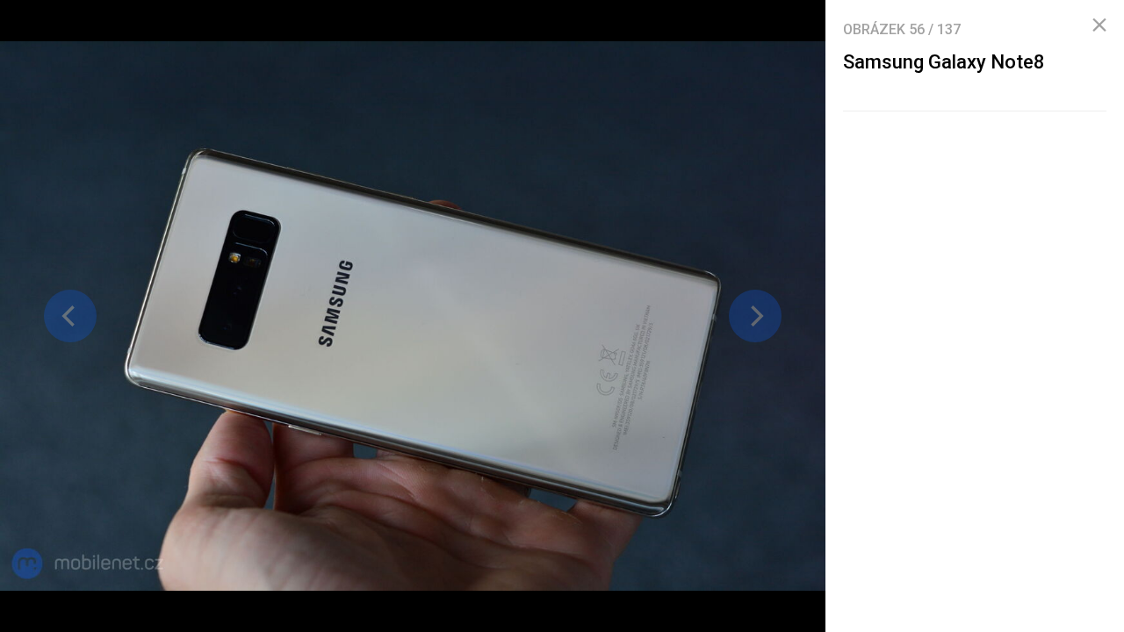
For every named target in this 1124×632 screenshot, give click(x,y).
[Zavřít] (1099, 25)
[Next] (755, 316)
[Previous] (70, 316)
